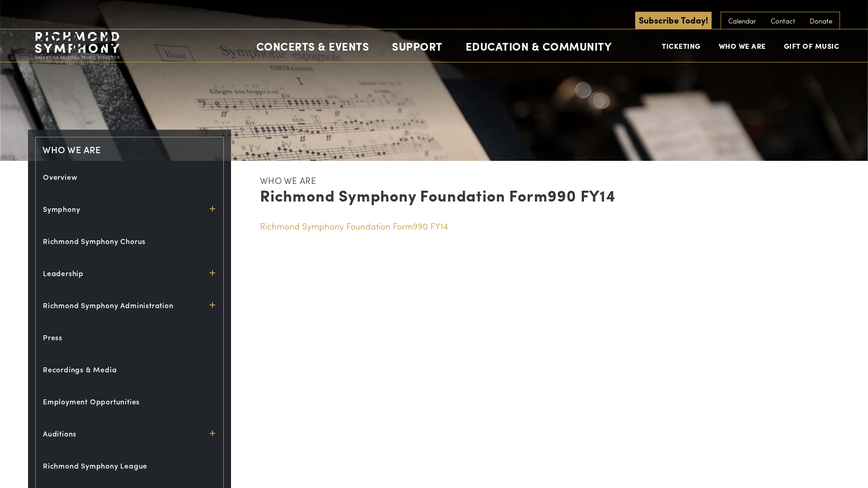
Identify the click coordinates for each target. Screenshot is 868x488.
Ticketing (681, 46)
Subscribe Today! (673, 20)
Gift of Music (812, 46)
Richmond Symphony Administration (108, 305)
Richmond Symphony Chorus (94, 241)
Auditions (59, 433)
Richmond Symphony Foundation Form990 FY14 (354, 226)
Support (417, 46)
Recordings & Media (80, 369)
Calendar (742, 21)
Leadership (63, 273)
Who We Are (742, 46)
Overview (60, 177)
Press (52, 337)
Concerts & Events (312, 46)
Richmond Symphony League (95, 465)
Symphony (61, 209)
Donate (821, 21)
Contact (783, 21)
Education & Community (539, 46)
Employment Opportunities (91, 401)
